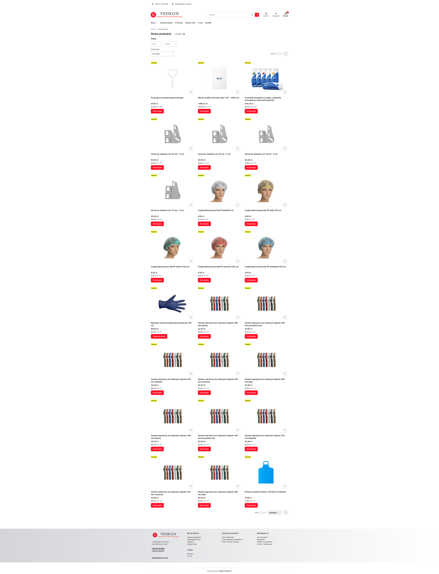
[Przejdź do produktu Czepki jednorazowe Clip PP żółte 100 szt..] (266, 190)
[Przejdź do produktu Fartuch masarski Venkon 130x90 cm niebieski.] (266, 472)
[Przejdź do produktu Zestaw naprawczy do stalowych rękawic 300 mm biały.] (219, 472)
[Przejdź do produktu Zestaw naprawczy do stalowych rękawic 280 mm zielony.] (219, 303)
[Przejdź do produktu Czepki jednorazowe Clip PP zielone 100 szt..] (172, 247)
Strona (273, 54)
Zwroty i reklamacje (264, 544)
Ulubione (190, 542)
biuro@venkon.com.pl (183, 4)
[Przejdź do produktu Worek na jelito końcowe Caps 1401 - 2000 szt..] (219, 78)
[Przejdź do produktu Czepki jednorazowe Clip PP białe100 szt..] (219, 190)
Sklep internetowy (218, 571)
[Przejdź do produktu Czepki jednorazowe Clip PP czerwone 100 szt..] (219, 247)
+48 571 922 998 (161, 4)
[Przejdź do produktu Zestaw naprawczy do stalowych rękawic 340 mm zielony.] (172, 416)
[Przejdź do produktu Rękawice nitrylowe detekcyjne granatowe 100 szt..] (172, 303)
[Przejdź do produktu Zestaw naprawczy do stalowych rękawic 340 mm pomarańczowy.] (219, 416)
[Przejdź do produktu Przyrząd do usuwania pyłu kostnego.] (172, 78)
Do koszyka (157, 111)
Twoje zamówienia (194, 537)
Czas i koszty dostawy (230, 542)
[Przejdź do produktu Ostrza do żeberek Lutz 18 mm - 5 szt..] (219, 134)
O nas (189, 556)
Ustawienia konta (193, 539)
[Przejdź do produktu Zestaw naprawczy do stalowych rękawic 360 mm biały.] (266, 359)
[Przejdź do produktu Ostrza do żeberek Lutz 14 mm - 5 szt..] (172, 190)
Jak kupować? (262, 537)
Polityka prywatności (264, 542)
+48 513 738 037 (158, 551)
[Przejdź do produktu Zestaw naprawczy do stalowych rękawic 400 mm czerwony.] (219, 359)
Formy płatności (228, 537)
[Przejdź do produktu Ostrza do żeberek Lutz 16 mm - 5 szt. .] (266, 134)
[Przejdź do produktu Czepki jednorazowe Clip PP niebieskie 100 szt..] (266, 247)
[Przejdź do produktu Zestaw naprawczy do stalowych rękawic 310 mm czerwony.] (172, 472)
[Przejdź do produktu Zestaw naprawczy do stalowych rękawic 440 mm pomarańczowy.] (266, 303)
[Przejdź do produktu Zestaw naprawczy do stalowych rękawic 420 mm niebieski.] (172, 359)
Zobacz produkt (159, 336)
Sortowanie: (155, 49)
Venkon (153, 29)
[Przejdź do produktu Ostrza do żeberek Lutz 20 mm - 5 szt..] (172, 134)
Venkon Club (192, 544)
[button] (257, 15)
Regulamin (261, 539)
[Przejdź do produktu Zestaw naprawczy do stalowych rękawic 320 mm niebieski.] (266, 416)
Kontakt (190, 554)
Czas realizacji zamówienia (232, 539)
